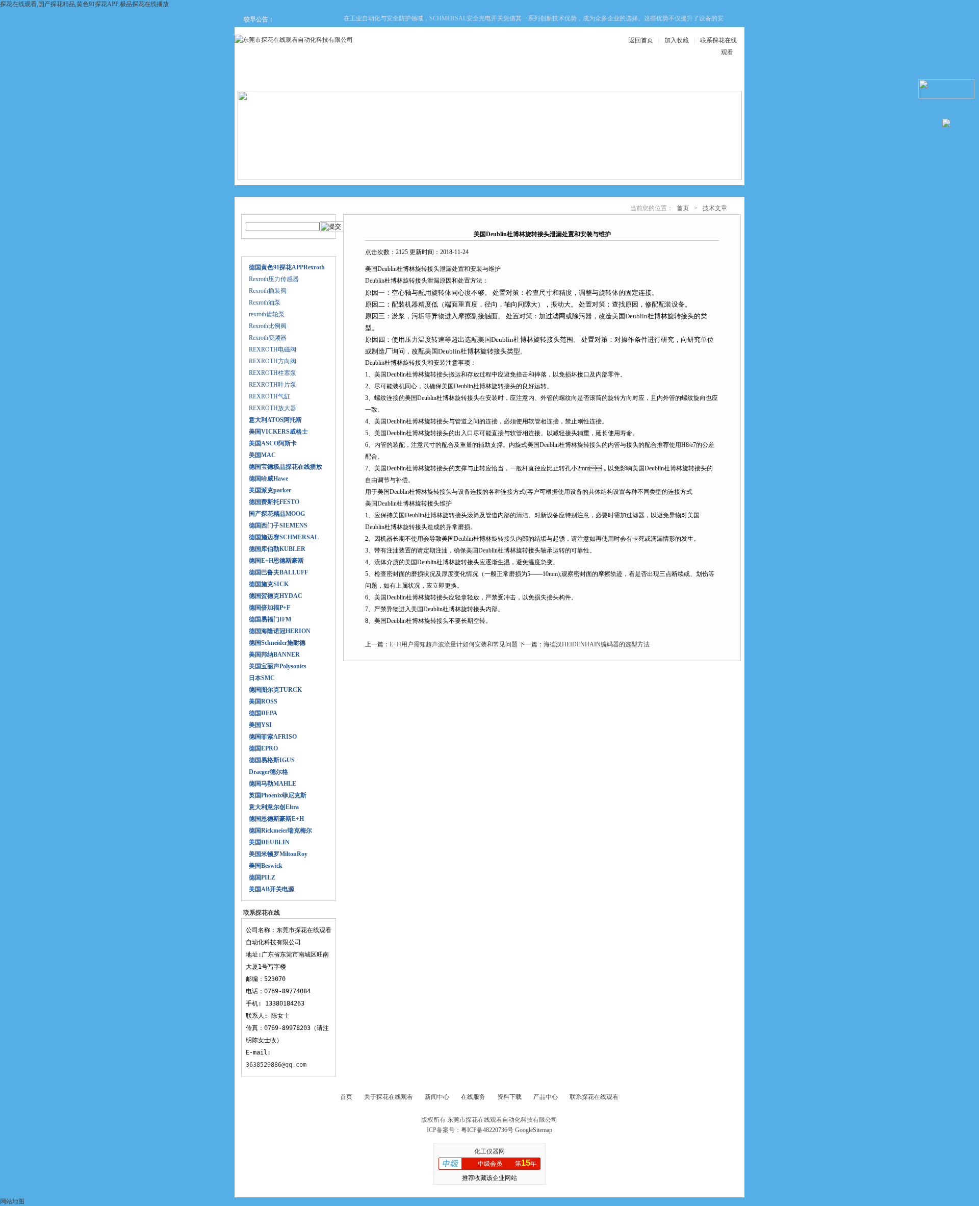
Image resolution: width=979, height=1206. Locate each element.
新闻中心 (456, 77)
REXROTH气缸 (269, 396)
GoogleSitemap (533, 1130)
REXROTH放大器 (272, 408)
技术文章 (578, 77)
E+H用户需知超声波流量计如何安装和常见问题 (454, 644)
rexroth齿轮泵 (267, 314)
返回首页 (641, 40)
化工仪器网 (489, 1151)
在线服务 (639, 77)
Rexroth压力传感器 (274, 279)
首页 (683, 208)
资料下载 (517, 77)
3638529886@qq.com (276, 1064)
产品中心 (394, 77)
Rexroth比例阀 (268, 326)
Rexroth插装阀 (268, 290)
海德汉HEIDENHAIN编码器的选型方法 (597, 644)
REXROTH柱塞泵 (272, 372)
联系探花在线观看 (700, 77)
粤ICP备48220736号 (487, 1130)
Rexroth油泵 (264, 302)
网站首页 (272, 77)
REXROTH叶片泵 (272, 384)
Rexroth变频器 (268, 337)
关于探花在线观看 (333, 77)
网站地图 (12, 1201)
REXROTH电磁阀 (272, 349)
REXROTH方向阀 (272, 361)
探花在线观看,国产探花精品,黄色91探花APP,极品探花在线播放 (84, 4)
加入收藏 (676, 40)
